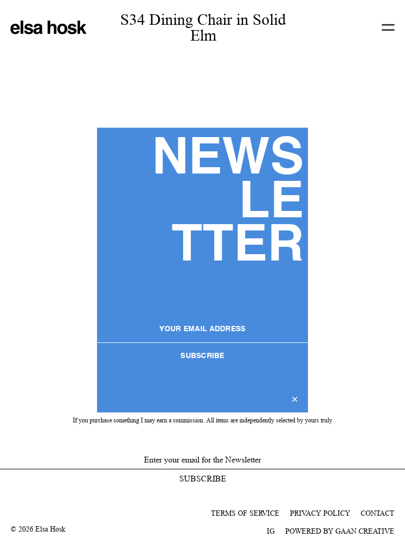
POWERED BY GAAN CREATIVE (339, 531)
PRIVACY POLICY (320, 513)
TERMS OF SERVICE (245, 513)
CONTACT (377, 513)
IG (271, 531)
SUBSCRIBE (202, 356)
